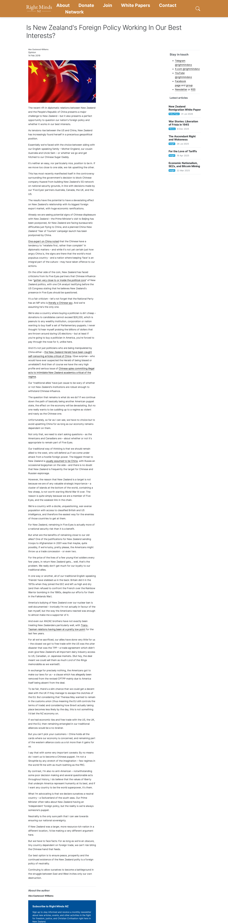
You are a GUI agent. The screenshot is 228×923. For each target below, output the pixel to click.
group (189, 85)
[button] (198, 9)
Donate (86, 5)
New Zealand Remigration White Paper (185, 108)
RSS (193, 89)
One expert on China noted (43, 241)
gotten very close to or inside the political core (60, 280)
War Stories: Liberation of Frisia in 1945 (183, 123)
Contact (167, 5)
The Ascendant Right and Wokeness (182, 138)
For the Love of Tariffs (183, 151)
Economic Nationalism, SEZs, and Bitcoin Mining (184, 164)
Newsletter (181, 89)
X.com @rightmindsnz (187, 69)
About (63, 5)
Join (107, 5)
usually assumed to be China (62, 461)
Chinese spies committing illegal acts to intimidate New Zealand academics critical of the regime (61, 372)
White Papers (135, 5)
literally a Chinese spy (60, 302)
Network (74, 12)
